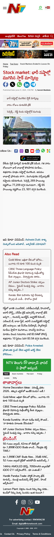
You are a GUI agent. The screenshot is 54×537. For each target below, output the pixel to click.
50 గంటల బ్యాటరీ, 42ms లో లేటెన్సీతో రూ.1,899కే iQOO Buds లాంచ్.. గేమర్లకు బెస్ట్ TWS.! (25, 447)
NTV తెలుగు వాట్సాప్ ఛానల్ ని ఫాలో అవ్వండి (27, 365)
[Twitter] (27, 151)
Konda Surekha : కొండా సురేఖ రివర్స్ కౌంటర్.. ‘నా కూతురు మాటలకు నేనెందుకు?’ (26, 421)
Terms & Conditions (42, 534)
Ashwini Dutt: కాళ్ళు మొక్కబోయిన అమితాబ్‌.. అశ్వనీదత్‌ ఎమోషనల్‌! (24, 241)
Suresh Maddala (44, 90)
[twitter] (13, 85)
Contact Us (9, 534)
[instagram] (23, 503)
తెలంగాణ (21, 36)
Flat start (30, 374)
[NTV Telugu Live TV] (47, 8)
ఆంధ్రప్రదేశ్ (10, 36)
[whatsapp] (20, 85)
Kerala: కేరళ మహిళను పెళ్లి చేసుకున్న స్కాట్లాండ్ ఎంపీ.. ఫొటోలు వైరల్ (26, 297)
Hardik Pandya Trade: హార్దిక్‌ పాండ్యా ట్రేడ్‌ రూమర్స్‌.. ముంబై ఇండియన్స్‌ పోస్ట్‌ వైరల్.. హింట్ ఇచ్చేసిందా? (24, 479)
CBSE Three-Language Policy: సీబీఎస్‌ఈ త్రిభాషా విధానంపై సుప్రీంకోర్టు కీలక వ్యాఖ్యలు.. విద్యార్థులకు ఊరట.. (26, 272)
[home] (1, 36)
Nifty (15, 378)
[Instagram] (21, 151)
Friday (39, 374)
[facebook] (6, 85)
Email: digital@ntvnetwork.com (27, 523)
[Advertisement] (27, 212)
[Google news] (37, 151)
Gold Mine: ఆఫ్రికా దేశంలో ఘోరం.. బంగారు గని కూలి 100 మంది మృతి (26, 261)
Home (5, 64)
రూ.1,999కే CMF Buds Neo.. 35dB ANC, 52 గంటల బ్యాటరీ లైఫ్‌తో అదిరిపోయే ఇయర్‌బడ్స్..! (26, 458)
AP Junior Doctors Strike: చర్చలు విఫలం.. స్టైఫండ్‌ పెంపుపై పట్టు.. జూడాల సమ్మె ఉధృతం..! (27, 286)
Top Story (14, 64)
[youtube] (37, 503)
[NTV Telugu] (16, 8)
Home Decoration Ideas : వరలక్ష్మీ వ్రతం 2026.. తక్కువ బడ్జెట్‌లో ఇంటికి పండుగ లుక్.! (24, 389)
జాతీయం (47, 36)
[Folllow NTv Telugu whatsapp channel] (40, 8)
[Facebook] (16, 151)
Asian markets (17, 374)
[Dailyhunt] (48, 151)
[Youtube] (32, 151)
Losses (6, 378)
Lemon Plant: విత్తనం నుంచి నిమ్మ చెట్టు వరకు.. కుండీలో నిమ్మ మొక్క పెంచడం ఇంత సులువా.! (26, 490)
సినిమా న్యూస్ (34, 36)
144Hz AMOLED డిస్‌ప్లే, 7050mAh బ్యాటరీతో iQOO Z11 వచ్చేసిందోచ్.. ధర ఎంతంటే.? (26, 468)
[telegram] (34, 85)
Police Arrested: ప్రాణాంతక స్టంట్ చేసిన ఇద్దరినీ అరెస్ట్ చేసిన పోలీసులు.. (23, 350)
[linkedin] (27, 85)
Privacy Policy (23, 534)
